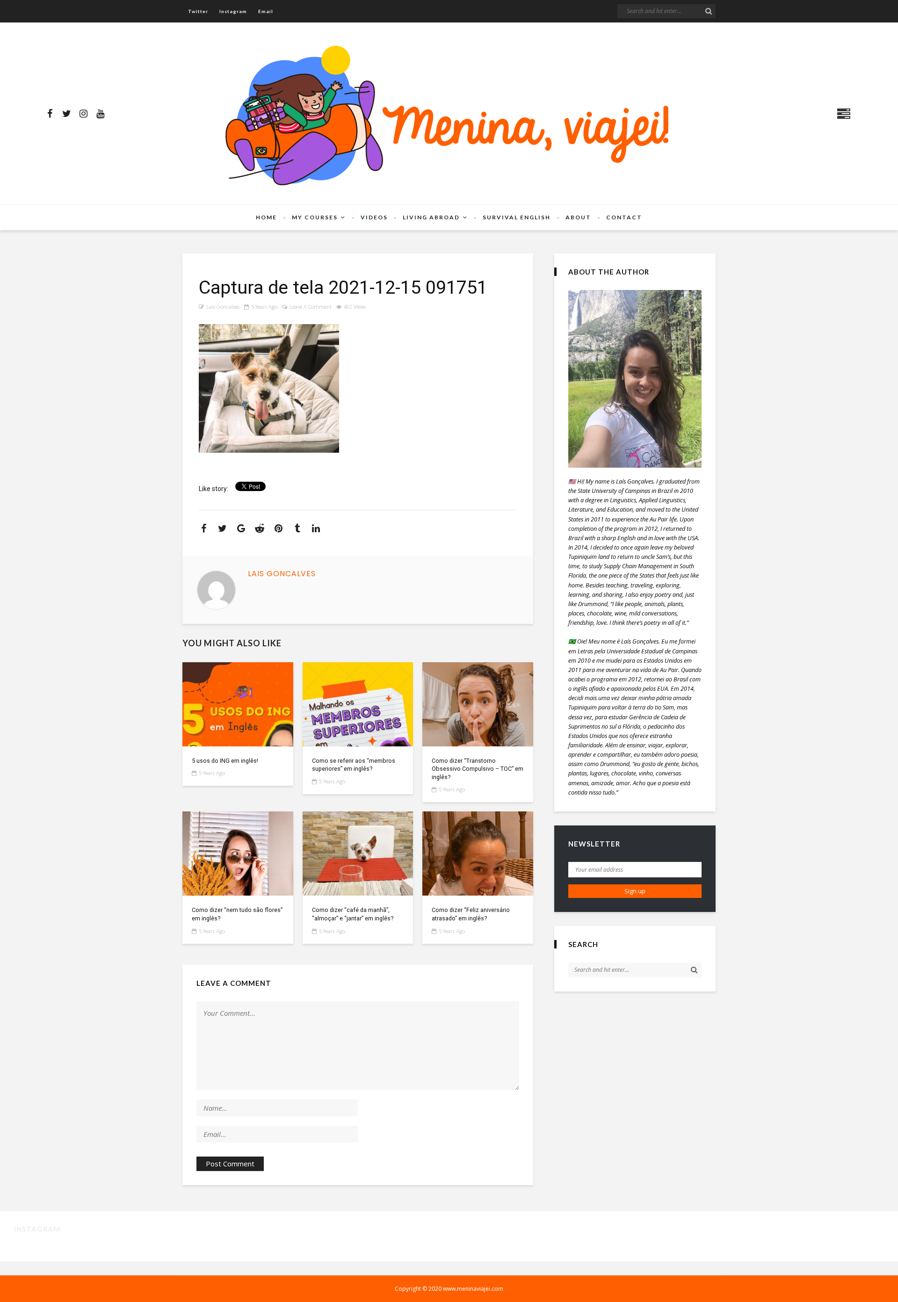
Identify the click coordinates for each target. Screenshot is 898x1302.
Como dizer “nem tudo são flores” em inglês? (237, 914)
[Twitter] (66, 113)
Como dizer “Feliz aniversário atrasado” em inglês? (471, 914)
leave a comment (311, 306)
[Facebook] (49, 113)
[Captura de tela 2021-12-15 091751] (237, 704)
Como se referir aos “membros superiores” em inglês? (353, 765)
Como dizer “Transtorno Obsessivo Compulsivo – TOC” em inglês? (477, 769)
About (578, 217)
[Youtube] (100, 113)
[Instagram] (83, 113)
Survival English (516, 217)
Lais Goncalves (222, 306)
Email (265, 11)
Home (266, 217)
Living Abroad (431, 217)
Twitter (198, 11)
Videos (374, 217)
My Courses (315, 217)
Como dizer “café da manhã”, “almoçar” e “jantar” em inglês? (352, 914)
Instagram (233, 11)
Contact (624, 217)
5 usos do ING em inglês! (225, 760)
